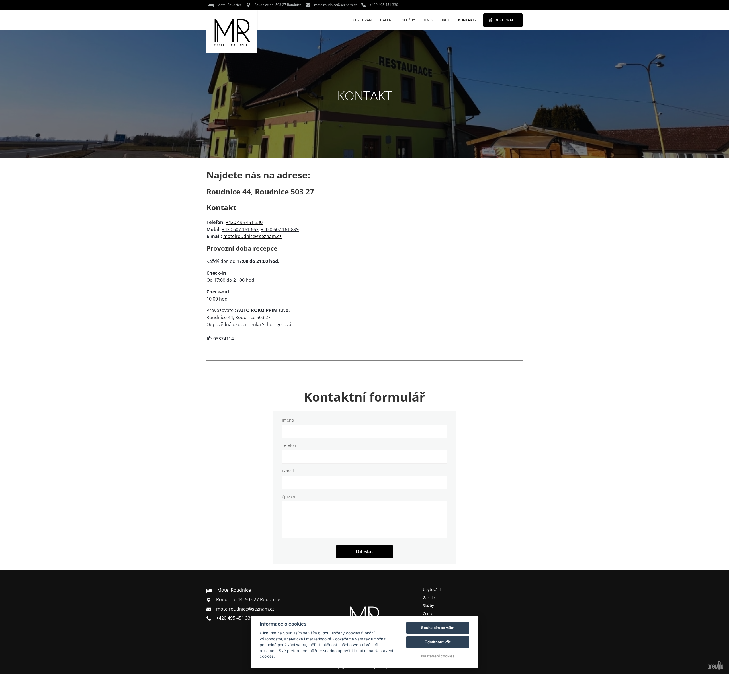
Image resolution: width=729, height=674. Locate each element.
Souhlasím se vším (437, 627)
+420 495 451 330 (244, 222)
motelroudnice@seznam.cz (252, 236)
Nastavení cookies (437, 656)
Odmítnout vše (438, 642)
